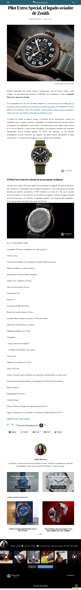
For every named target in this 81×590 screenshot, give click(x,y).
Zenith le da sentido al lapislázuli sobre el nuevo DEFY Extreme (23, 530)
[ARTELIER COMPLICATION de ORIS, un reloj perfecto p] (6, 557)
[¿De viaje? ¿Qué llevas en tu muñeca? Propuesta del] (20, 557)
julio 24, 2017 (65, 482)
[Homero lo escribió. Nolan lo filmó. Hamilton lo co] (74, 557)
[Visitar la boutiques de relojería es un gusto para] (33, 557)
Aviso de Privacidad (40, 586)
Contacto (70, 575)
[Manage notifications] (76, 585)
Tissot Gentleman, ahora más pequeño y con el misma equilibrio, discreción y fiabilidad (58, 530)
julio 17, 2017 (47, 19)
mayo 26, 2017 (30, 482)
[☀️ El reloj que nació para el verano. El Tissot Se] (61, 557)
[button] (39, 534)
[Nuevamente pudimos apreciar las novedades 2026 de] (47, 557)
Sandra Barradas (35, 19)
